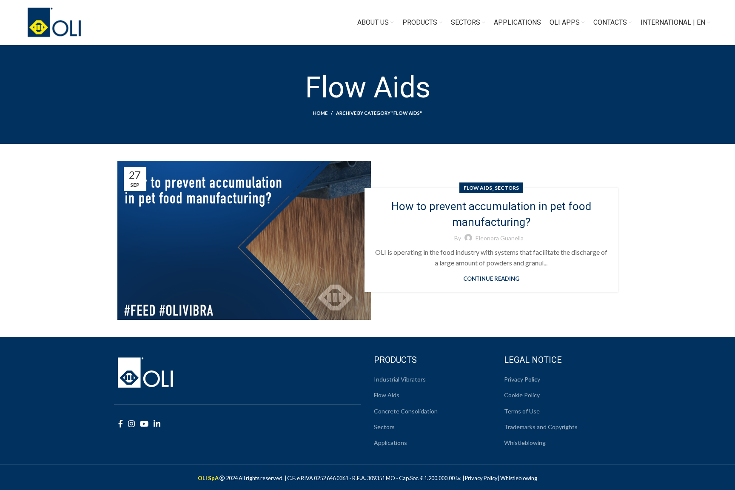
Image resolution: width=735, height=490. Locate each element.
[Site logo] (54, 21)
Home (320, 113)
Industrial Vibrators (400, 379)
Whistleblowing (525, 442)
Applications (390, 442)
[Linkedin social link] (157, 423)
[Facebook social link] (120, 423)
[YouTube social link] (144, 423)
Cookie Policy (522, 395)
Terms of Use (522, 411)
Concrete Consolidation (406, 411)
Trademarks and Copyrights (541, 426)
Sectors (507, 188)
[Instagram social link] (131, 423)
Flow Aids (478, 188)
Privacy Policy (522, 379)
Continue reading (491, 279)
